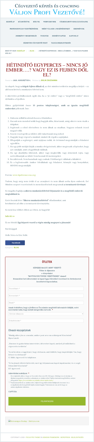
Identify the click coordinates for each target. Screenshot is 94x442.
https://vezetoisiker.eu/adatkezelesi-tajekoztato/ (36, 380)
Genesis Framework (51, 437)
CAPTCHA (12, 391)
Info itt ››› (10, 216)
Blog (32, 51)
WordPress (65, 437)
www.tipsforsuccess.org (24, 175)
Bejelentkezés (77, 437)
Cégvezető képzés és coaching (47, 5)
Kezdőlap (21, 51)
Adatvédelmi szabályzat (18, 373)
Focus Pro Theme (33, 437)
